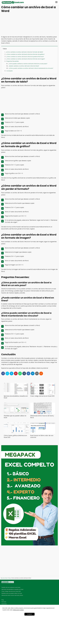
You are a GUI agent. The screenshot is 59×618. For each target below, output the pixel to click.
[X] (11, 373)
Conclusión (9, 71)
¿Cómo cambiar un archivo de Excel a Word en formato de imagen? (25, 59)
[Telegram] (32, 373)
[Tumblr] (24, 373)
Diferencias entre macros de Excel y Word (12, 595)
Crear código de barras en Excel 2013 (11, 591)
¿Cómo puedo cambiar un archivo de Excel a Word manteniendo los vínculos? (31, 68)
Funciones (4, 604)
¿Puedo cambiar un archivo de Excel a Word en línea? (24, 66)
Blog (3, 600)
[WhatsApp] (20, 373)
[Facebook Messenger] (7, 373)
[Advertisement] (29, 24)
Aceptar (29, 614)
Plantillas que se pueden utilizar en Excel (12, 593)
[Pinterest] (16, 373)
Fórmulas (4, 602)
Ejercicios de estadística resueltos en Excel (12, 589)
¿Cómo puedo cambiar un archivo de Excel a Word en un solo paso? (28, 63)
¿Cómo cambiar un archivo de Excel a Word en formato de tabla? (24, 52)
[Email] (37, 373)
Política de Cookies (18, 610)
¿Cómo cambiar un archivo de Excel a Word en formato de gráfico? (25, 54)
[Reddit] (41, 373)
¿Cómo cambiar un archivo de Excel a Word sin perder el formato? (25, 56)
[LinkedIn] (28, 373)
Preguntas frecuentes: (12, 61)
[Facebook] (3, 373)
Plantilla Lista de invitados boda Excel (11, 587)
